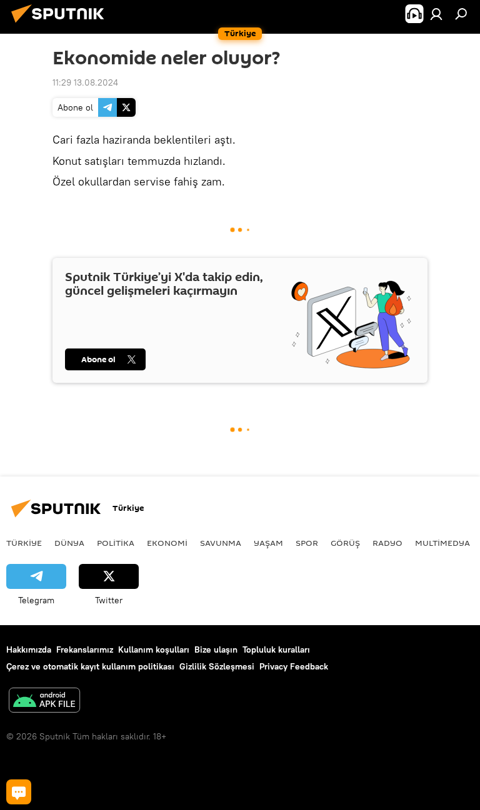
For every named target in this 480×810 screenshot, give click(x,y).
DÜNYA (69, 542)
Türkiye (24, 542)
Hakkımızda (28, 649)
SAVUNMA (220, 542)
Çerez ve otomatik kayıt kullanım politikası (90, 666)
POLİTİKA (115, 542)
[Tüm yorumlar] (18, 791)
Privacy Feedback (293, 666)
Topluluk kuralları (276, 649)
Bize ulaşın (216, 649)
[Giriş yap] (436, 13)
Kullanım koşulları (153, 649)
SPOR (307, 542)
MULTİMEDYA (442, 542)
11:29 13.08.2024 (85, 82)
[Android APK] (44, 702)
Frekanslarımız (84, 649)
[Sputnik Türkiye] (61, 24)
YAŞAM (268, 542)
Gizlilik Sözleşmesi (216, 666)
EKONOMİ (167, 542)
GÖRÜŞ (345, 542)
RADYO (387, 542)
